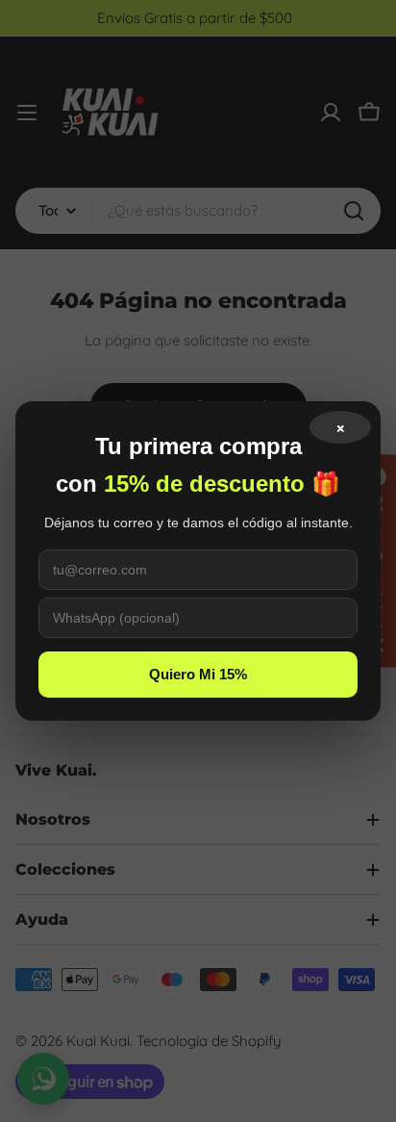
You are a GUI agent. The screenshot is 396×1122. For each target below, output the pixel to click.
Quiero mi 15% (198, 674)
